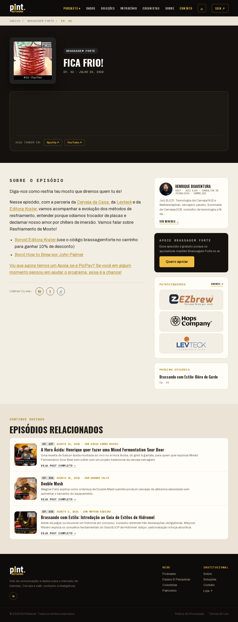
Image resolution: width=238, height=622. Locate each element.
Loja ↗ (220, 8)
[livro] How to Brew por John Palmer (49, 254)
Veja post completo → (58, 465)
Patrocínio (128, 8)
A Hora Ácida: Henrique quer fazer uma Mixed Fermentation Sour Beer (102, 450)
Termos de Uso (218, 613)
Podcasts (169, 574)
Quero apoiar (177, 261)
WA (39, 291)
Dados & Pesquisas (176, 579)
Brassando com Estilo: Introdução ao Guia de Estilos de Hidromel (98, 517)
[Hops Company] (191, 322)
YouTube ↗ (74, 142)
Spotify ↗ (53, 142)
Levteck (124, 202)
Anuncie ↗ (217, 284)
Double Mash (52, 483)
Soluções (108, 8)
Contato (186, 8)
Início (15, 21)
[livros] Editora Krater (36, 239)
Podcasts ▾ (72, 8)
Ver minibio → (169, 221)
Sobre (169, 8)
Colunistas (151, 8)
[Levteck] (191, 343)
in (13, 596)
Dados (90, 8)
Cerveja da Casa (93, 202)
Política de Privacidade (189, 613)
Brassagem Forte (40, 21)
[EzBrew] (191, 300)
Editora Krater (23, 209)
